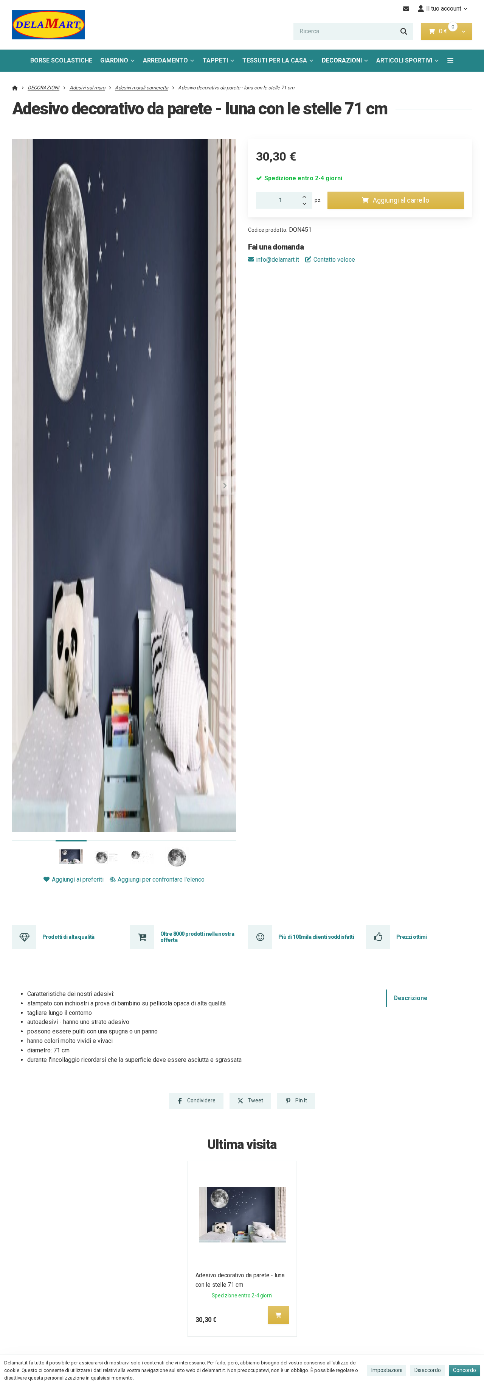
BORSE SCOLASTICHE (61, 60)
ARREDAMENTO (165, 60)
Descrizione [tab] (410, 998)
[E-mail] (406, 8)
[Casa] (48, 25)
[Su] (306, 196)
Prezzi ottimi (411, 937)
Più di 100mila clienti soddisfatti (316, 937)
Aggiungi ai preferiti (77, 879)
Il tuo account (443, 8)
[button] (463, 31)
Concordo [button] (464, 1370)
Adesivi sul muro (87, 88)
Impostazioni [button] (386, 1370)
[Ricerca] (404, 31)
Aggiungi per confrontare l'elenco (161, 879)
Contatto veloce (334, 259)
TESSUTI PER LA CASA (274, 60)
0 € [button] (446, 31)
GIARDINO (114, 60)
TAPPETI (215, 60)
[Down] (306, 204)
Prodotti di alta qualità (68, 937)
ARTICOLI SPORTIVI (404, 60)
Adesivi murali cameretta (141, 88)
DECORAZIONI (342, 60)
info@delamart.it (277, 259)
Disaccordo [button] (427, 1370)
